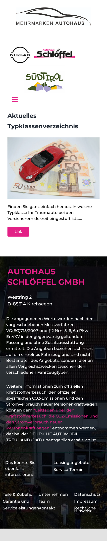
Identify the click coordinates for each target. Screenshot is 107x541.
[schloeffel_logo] (44, 45)
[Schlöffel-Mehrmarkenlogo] (53, 9)
